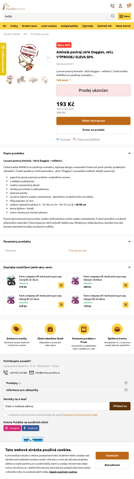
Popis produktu (13, 153)
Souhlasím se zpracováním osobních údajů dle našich (53, 414)
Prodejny (13, 383)
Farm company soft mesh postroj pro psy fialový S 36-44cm (105, 278)
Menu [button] (127, 16)
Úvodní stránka (11, 33)
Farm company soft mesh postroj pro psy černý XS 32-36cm (40, 278)
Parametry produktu (17, 241)
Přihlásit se (120, 406)
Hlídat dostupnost (93, 120)
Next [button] (48, 58)
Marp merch (123, 26)
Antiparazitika (69, 26)
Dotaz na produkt (94, 129)
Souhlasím (112, 455)
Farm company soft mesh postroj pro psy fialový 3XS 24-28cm (105, 297)
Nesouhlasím (112, 465)
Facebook (33, 428)
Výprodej (87, 26)
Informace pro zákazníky (22, 390)
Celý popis (62, 79)
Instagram (15, 428)
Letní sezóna (49, 26)
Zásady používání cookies (63, 471)
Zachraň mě (104, 26)
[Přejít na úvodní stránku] (14, 5)
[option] (27, 58)
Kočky (14, 26)
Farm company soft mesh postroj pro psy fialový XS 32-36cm (40, 297)
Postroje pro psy (40, 33)
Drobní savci (29, 26)
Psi (4, 26)
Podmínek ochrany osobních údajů (80, 414)
